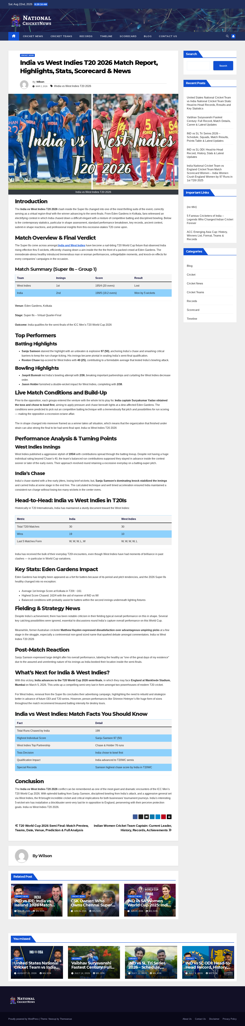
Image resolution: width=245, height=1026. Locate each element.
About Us (187, 1019)
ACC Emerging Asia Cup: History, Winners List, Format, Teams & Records (207, 236)
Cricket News (33, 36)
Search (191, 54)
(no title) (192, 207)
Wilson (40, 81)
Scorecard (128, 36)
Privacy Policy (230, 1019)
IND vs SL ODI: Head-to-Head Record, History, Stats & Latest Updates (205, 153)
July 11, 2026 (140, 973)
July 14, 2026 (82, 973)
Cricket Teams (61, 36)
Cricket (191, 274)
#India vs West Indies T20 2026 (72, 86)
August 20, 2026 (27, 973)
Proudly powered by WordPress (23, 1019)
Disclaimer (214, 1019)
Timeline (106, 36)
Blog (148, 36)
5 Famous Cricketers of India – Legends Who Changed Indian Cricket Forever (210, 219)
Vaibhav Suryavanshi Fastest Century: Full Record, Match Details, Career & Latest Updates (209, 121)
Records (86, 36)
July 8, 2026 (196, 973)
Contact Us (168, 36)
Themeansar (66, 1019)
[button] (227, 36)
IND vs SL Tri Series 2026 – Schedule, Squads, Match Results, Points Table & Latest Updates (207, 137)
